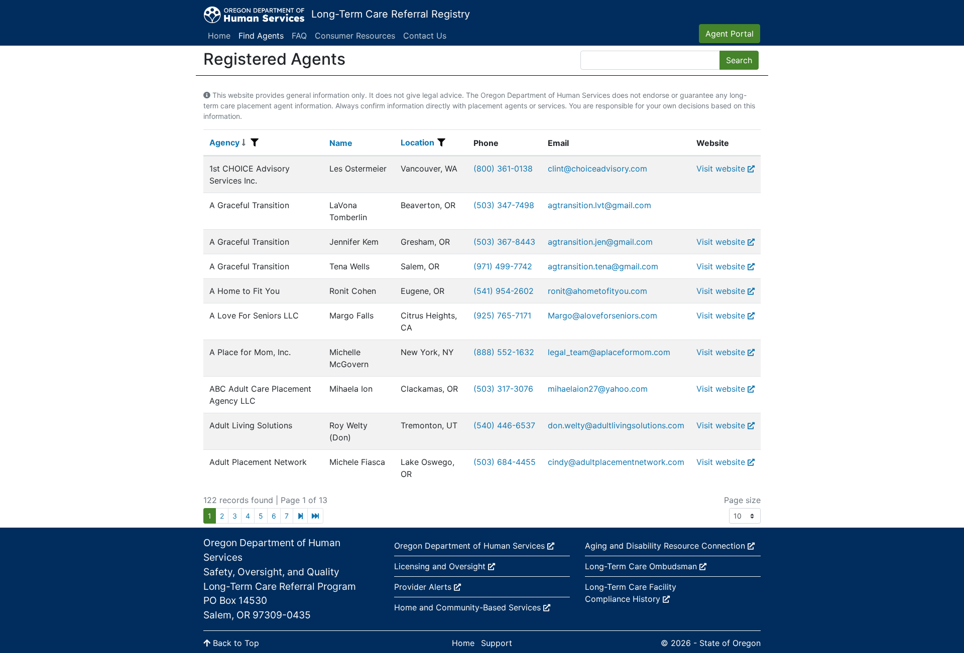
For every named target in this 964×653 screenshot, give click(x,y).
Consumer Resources (355, 36)
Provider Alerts (424, 587)
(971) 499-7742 (502, 266)
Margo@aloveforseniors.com (602, 315)
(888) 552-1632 (503, 352)
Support (496, 643)
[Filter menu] (255, 142)
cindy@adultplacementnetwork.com (616, 462)
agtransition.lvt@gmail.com (599, 205)
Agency (224, 142)
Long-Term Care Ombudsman (642, 566)
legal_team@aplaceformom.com (609, 352)
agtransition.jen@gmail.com (600, 242)
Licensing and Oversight (441, 566)
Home (219, 36)
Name (340, 143)
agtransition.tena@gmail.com (603, 266)
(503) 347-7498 (503, 205)
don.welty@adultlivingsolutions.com (616, 425)
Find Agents (261, 36)
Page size (742, 500)
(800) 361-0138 (503, 169)
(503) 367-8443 (504, 242)
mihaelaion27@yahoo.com (598, 389)
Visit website (720, 169)
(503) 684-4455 (504, 462)
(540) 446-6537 (504, 425)
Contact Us (424, 36)
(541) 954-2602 (503, 291)
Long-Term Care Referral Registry (390, 14)
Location (417, 142)
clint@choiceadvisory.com (597, 169)
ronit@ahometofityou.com (597, 291)
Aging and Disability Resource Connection (666, 546)
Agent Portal (729, 34)
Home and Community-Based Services (468, 607)
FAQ (299, 36)
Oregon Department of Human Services (470, 546)
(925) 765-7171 (502, 315)
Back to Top (234, 643)
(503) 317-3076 (503, 389)
